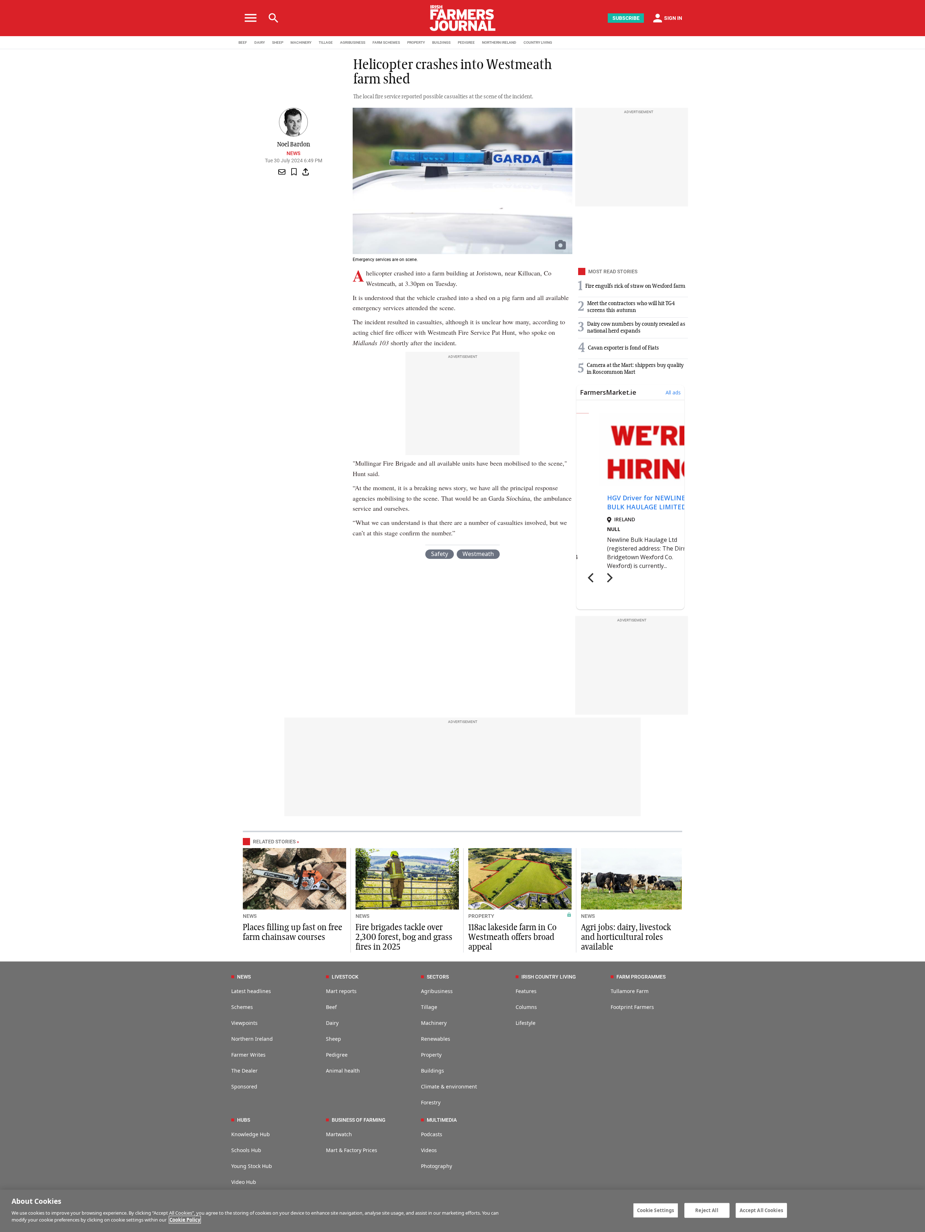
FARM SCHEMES (386, 42)
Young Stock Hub (251, 1166)
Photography (436, 1166)
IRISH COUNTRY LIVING (548, 977)
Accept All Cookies (761, 1210)
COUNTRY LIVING (538, 42)
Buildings (432, 1070)
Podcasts (431, 1134)
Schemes (242, 1007)
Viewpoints (244, 1022)
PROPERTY (416, 42)
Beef (331, 1007)
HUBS (243, 1120)
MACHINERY (301, 42)
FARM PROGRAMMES (641, 977)
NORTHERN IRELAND (499, 42)
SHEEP (277, 42)
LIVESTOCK (345, 977)
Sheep (333, 1038)
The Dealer (244, 1070)
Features (526, 991)
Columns (526, 1007)
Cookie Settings (655, 1210)
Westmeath (478, 554)
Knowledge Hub (250, 1134)
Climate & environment (449, 1086)
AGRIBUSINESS (352, 42)
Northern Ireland (252, 1038)
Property (431, 1054)
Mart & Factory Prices (351, 1150)
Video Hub (243, 1181)
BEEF (242, 42)
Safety (439, 554)
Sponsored (244, 1086)
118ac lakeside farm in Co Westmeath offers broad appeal (512, 937)
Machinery (434, 1022)
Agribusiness (437, 991)
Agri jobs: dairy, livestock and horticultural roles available (626, 937)
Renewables (435, 1038)
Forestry (430, 1102)
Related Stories (274, 841)
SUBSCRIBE (626, 18)
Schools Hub (246, 1150)
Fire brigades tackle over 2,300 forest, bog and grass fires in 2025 (404, 937)
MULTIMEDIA (442, 1120)
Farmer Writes (248, 1054)
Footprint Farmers (632, 1007)
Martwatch (339, 1134)
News (293, 153)
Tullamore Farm (630, 991)
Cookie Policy (184, 1219)
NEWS (250, 916)
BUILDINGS (441, 42)
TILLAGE (326, 42)
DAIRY (259, 42)
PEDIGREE (466, 42)
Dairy (332, 1022)
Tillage (429, 1007)
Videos (429, 1150)
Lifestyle (525, 1022)
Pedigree (337, 1054)
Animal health (343, 1070)
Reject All (706, 1210)
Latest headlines (251, 991)
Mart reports (341, 991)
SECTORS (438, 977)
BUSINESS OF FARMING (359, 1120)
